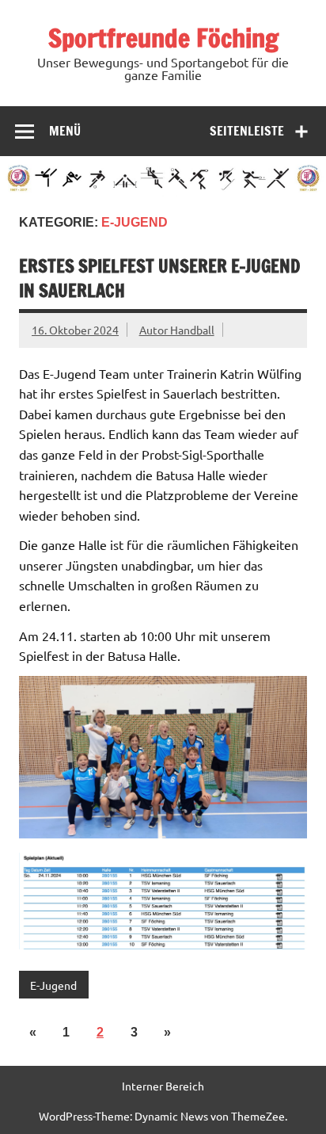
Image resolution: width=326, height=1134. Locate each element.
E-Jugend (53, 985)
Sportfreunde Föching (163, 38)
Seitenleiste (247, 130)
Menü (65, 130)
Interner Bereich (163, 1085)
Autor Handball (176, 330)
